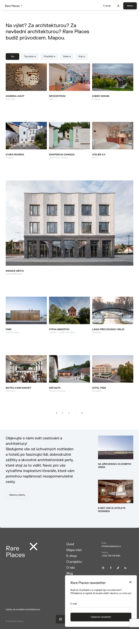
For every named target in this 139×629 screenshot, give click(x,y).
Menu (130, 5)
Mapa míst (74, 550)
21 (82, 413)
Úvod (70, 544)
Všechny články (17, 495)
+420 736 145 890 (110, 555)
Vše (12, 56)
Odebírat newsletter (101, 617)
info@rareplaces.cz (111, 546)
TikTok (118, 568)
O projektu (74, 562)
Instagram (103, 568)
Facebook (111, 568)
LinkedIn (125, 568)
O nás (70, 568)
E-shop (107, 5)
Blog (69, 573)
